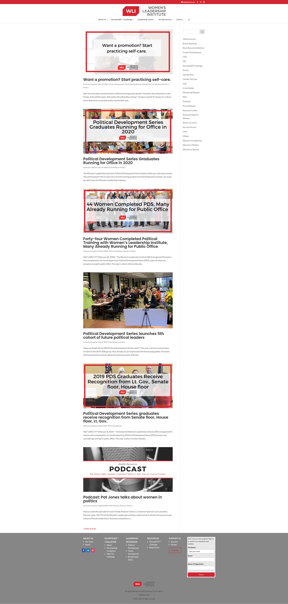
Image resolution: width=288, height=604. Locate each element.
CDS (125, 84)
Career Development (116, 84)
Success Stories (189, 127)
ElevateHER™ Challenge (121, 20)
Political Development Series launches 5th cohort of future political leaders (123, 335)
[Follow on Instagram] (92, 550)
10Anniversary (189, 39)
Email (190, 556)
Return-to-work (190, 122)
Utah (185, 131)
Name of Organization (196, 564)
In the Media (188, 88)
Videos (186, 136)
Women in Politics (118, 167)
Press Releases (117, 251)
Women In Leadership (153, 84)
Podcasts (116, 506)
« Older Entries (89, 528)
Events (180, 20)
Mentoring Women (134, 84)
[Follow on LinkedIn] (88, 550)
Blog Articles (154, 547)
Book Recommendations (193, 48)
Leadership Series (145, 20)
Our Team (89, 541)
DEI (184, 61)
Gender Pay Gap (190, 79)
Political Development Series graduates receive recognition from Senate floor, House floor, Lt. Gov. (125, 417)
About (109, 545)
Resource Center (190, 110)
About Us (102, 20)
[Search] (202, 31)
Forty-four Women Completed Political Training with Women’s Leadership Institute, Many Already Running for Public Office (125, 242)
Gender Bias (188, 74)
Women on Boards (191, 149)
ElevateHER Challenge (192, 66)
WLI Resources (165, 20)
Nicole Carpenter (91, 84)
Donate (174, 544)
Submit (201, 575)
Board (87, 544)
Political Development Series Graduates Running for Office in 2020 (121, 160)
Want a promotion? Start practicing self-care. (127, 79)
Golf (185, 83)
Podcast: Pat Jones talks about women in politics (122, 499)
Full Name (192, 547)
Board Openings (190, 43)
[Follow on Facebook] (84, 550)
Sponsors (174, 541)
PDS (143, 84)
